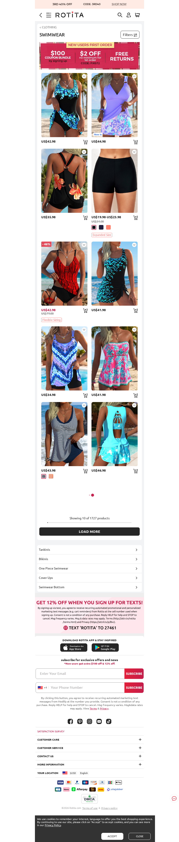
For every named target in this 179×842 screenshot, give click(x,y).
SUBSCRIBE (134, 673)
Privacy (104, 708)
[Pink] (108, 227)
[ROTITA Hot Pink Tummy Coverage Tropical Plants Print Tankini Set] (114, 358)
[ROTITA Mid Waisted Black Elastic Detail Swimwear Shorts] (114, 181)
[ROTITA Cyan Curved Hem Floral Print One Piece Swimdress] (64, 105)
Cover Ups (46, 578)
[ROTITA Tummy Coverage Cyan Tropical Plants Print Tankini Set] (114, 434)
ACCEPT (112, 836)
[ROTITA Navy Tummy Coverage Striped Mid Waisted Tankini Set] (64, 434)
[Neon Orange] (51, 476)
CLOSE (139, 836)
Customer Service (50, 748)
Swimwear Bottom (51, 587)
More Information (50, 764)
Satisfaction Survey (50, 731)
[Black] (93, 227)
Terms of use (90, 808)
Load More (89, 531)
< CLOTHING (48, 27)
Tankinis (44, 549)
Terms (93, 708)
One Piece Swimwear (53, 568)
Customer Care (48, 739)
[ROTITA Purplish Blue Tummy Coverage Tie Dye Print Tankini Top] (64, 358)
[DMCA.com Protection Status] (89, 799)
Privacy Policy (53, 825)
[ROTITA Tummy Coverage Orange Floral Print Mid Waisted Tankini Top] (64, 181)
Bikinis (43, 559)
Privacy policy (109, 808)
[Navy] (101, 227)
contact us (45, 756)
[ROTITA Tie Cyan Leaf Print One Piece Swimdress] (114, 274)
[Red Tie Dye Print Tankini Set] (64, 274)
